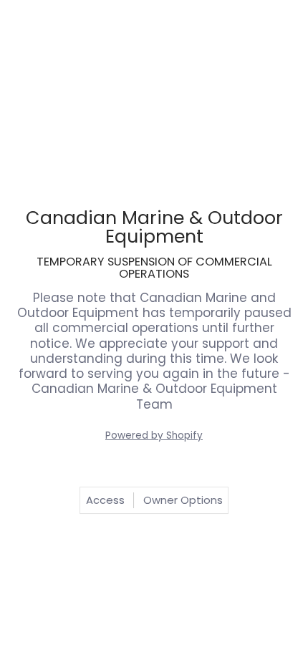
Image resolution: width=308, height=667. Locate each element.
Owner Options (183, 500)
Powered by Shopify (154, 435)
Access (105, 500)
